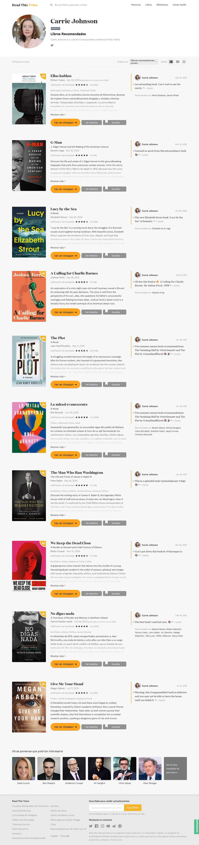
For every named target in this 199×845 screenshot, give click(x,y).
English (54, 836)
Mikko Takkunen (163, 635)
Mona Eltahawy (159, 95)
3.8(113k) (94, 350)
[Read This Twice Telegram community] (120, 826)
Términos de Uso (21, 824)
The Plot (58, 337)
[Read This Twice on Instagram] (102, 826)
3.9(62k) (94, 221)
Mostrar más (57, 114)
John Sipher (154, 632)
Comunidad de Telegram (24, 815)
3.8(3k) (93, 282)
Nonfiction (66, 90)
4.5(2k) (93, 485)
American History (100, 491)
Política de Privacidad (23, 819)
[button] (191, 837)
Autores (55, 805)
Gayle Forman (172, 431)
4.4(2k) (93, 155)
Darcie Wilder (173, 95)
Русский (64, 836)
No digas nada (62, 613)
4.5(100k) (94, 626)
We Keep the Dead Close (71, 543)
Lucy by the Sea (64, 208)
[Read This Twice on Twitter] (91, 826)
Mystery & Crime (76, 561)
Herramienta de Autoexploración (29, 838)
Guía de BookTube (21, 810)
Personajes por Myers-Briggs (65, 819)
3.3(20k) (94, 693)
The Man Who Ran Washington (77, 472)
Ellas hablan (61, 75)
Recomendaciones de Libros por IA (68, 828)
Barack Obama (158, 427)
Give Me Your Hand (67, 683)
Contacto (17, 833)
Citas (53, 824)
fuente (150, 88)
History (64, 491)
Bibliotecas (162, 4)
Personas (136, 4)
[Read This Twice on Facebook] (96, 826)
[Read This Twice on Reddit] (114, 826)
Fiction (76, 90)
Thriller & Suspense (67, 698)
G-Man (56, 142)
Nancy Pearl (177, 635)
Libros (148, 4)
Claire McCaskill (142, 431)
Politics (72, 491)
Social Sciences (84, 491)
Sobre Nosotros (20, 828)
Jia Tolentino (166, 632)
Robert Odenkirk (173, 629)
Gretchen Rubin (158, 431)
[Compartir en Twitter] (192, 14)
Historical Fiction (88, 90)
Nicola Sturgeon (173, 427)
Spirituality (55, 90)
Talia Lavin (150, 635)
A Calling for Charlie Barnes (74, 273)
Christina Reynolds (143, 434)
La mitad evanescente (69, 404)
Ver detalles (92, 122)
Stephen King (158, 292)
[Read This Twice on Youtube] (108, 826)
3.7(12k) (93, 555)
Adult (77, 423)
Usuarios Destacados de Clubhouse (30, 805)
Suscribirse (133, 807)
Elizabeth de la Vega (161, 228)
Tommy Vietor (141, 632)
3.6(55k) (94, 84)
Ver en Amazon (65, 122)
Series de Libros (59, 810)
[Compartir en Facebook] (192, 19)
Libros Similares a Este (62, 815)
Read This (25, 5)
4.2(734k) (94, 417)
